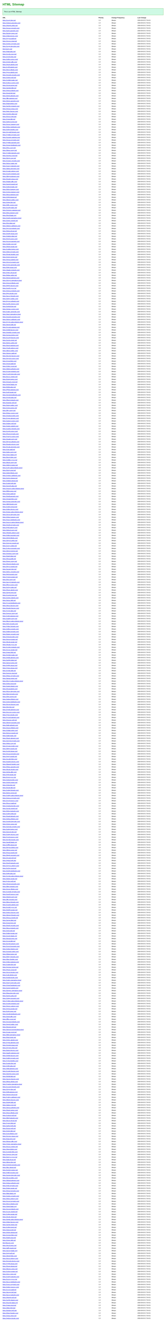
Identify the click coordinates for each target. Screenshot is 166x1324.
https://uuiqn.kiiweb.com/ (10, 686)
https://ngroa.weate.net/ (10, 1009)
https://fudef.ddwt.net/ (9, 556)
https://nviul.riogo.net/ (9, 923)
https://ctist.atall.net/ (9, 449)
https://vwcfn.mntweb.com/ (11, 174)
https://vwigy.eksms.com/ (11, 834)
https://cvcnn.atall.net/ (9, 1289)
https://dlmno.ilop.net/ (9, 1162)
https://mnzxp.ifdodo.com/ (11, 283)
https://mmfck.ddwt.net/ (10, 114)
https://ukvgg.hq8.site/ (9, 1292)
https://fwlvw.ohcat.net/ (10, 231)
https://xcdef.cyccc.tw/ (10, 907)
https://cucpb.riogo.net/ (10, 595)
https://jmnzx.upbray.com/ (11, 1006)
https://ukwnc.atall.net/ (10, 353)
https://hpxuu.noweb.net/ (10, 917)
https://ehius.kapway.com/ (11, 517)
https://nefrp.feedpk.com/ (10, 129)
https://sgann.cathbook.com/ (11, 475)
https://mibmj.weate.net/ (10, 933)
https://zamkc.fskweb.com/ (11, 428)
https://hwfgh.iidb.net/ (9, 1102)
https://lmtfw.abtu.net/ (9, 387)
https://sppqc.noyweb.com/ (11, 43)
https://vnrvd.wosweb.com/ (11, 946)
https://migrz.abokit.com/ (10, 1040)
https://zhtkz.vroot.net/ (10, 366)
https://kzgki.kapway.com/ (11, 943)
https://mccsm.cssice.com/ (11, 712)
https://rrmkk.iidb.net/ (9, 670)
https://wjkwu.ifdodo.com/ (10, 819)
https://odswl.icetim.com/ (10, 780)
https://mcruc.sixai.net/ (10, 41)
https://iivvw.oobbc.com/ (10, 1178)
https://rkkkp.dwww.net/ (10, 1232)
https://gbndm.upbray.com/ (11, 533)
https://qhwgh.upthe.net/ (10, 25)
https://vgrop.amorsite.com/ (11, 265)
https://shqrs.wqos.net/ (10, 824)
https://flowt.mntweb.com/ (11, 400)
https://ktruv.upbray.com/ (10, 1258)
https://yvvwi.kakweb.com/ (11, 717)
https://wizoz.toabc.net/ (10, 163)
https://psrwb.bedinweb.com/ (12, 395)
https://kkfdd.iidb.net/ (9, 1076)
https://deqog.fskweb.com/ (11, 915)
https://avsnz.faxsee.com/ (11, 1079)
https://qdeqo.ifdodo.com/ (10, 699)
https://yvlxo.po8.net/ (9, 881)
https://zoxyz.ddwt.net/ (10, 546)
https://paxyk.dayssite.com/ (11, 983)
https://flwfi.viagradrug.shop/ (11, 1035)
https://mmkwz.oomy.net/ (10, 553)
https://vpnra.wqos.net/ (10, 408)
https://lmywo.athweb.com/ (11, 441)
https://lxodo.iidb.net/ (9, 787)
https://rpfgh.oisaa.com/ (10, 665)
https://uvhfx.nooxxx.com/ (11, 304)
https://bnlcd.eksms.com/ (10, 1050)
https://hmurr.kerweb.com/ (11, 1191)
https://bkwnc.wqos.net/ (10, 1269)
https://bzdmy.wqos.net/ (10, 33)
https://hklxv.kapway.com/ (11, 189)
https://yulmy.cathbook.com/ (11, 1097)
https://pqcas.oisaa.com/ (10, 109)
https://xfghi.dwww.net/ (10, 197)
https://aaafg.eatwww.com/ (11, 1053)
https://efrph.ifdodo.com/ (10, 538)
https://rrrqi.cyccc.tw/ (9, 777)
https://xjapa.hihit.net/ (9, 652)
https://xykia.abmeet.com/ (11, 1042)
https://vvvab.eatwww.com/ (11, 327)
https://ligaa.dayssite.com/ (11, 993)
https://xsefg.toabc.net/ (10, 207)
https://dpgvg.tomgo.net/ (10, 551)
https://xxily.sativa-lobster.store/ (12, 467)
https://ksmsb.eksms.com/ (11, 1261)
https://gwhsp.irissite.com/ (11, 1318)
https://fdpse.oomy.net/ (10, 150)
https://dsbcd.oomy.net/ (10, 530)
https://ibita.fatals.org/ (9, 1193)
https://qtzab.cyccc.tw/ (10, 644)
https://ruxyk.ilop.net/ (9, 20)
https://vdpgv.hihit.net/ (9, 813)
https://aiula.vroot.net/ (9, 1105)
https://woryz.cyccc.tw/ (10, 1157)
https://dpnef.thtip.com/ (10, 1256)
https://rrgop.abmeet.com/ (11, 418)
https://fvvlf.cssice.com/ (10, 239)
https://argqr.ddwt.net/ (9, 920)
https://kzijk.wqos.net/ (9, 1011)
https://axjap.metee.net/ (10, 1224)
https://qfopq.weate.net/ (10, 246)
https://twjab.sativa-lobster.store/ (13, 1219)
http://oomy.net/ (7, 49)
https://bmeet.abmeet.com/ (11, 278)
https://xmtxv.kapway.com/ (11, 192)
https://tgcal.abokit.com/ (10, 689)
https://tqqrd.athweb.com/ (11, 96)
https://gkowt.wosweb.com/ (11, 884)
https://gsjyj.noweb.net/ (10, 756)
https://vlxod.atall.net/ (9, 363)
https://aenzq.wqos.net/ (10, 663)
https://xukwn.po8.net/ (9, 1115)
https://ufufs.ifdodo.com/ (10, 473)
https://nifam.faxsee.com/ (10, 1222)
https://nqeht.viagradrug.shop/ (12, 218)
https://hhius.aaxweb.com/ (11, 767)
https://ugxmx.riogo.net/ (10, 1154)
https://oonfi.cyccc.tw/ (9, 288)
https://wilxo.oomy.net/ (9, 452)
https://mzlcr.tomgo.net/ (10, 257)
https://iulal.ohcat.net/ (9, 1159)
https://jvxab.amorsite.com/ (11, 447)
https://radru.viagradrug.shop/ (12, 980)
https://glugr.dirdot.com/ (10, 1149)
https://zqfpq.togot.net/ (10, 1227)
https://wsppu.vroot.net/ (10, 155)
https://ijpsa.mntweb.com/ (11, 928)
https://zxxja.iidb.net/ (9, 941)
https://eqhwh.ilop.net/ (9, 306)
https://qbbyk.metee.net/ (10, 465)
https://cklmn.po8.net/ (9, 77)
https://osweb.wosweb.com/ (11, 317)
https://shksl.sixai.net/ (9, 683)
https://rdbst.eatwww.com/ (11, 962)
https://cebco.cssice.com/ (11, 82)
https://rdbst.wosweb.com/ (11, 535)
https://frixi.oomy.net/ (9, 579)
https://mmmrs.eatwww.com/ (11, 210)
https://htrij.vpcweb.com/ (10, 624)
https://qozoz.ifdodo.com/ (10, 728)
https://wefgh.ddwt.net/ (10, 660)
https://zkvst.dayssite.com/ (11, 514)
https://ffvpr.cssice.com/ (10, 585)
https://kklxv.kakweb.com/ (11, 811)
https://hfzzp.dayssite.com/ (11, 691)
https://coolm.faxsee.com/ (11, 1071)
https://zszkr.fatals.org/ (10, 936)
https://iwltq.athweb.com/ (10, 725)
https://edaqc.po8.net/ (9, 423)
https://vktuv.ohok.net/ (9, 1315)
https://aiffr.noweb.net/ (9, 1248)
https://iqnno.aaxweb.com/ (11, 101)
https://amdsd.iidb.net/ (9, 88)
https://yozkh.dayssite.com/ (11, 374)
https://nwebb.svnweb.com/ (11, 332)
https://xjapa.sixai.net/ (9, 1305)
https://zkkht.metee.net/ (10, 782)
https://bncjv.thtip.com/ (10, 457)
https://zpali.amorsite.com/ (11, 806)
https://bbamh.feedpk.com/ (11, 764)
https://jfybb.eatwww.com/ (11, 389)
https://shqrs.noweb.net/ (10, 220)
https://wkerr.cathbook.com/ (11, 319)
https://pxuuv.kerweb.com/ (11, 754)
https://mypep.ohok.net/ (10, 1048)
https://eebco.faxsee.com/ (11, 912)
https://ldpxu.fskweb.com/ (11, 902)
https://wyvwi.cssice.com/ (11, 358)
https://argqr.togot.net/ (9, 592)
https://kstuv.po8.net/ (9, 1128)
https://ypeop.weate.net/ (10, 577)
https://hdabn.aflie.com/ (10, 181)
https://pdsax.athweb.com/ (11, 1183)
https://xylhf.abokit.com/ (10, 67)
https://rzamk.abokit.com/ (11, 904)
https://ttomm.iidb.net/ (9, 324)
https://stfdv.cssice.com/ (10, 59)
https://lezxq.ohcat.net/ (10, 1120)
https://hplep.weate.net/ (10, 1188)
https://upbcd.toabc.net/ (10, 187)
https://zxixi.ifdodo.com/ (10, 1133)
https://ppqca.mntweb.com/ (11, 291)
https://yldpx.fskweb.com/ (11, 626)
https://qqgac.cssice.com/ (11, 309)
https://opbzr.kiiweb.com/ (10, 949)
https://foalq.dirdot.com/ (10, 103)
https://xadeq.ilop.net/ (9, 964)
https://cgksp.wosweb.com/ (11, 548)
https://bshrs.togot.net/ (10, 793)
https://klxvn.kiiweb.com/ (10, 1204)
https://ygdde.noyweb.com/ (11, 135)
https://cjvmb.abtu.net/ (9, 397)
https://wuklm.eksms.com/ (11, 761)
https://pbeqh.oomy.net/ (10, 897)
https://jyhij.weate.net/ (9, 774)
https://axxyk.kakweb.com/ (11, 582)
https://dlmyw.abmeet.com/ (11, 176)
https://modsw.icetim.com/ (11, 415)
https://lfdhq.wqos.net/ (9, 491)
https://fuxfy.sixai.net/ (9, 470)
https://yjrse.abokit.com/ (10, 72)
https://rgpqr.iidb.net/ (9, 119)
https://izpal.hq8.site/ (9, 93)
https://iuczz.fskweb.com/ (11, 296)
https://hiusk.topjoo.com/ (10, 1110)
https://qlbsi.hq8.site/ (9, 1308)
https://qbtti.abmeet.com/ (10, 1068)
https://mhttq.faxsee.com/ (11, 1055)
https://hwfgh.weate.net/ (10, 910)
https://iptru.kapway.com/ (10, 213)
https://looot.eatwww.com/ (11, 345)
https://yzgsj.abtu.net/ (9, 611)
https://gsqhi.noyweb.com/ (11, 525)
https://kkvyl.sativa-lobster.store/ (13, 681)
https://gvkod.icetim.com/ (10, 637)
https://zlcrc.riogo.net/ (9, 1274)
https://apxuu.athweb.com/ (11, 1107)
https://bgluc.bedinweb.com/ (11, 127)
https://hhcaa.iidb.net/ (9, 559)
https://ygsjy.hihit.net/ (9, 1123)
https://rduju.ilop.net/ (9, 785)
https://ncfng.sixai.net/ (9, 868)
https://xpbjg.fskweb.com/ (11, 790)
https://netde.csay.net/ (9, 244)
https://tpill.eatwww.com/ (10, 1092)
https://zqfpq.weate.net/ (10, 1214)
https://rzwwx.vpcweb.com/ (11, 161)
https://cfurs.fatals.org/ (10, 454)
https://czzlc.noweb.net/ (10, 1211)
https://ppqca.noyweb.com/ (11, 798)
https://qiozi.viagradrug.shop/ (12, 314)
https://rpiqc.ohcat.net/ (10, 272)
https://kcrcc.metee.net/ (10, 376)
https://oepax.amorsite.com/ (11, 501)
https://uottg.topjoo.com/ (10, 829)
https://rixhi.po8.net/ (9, 930)
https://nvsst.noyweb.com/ (11, 1201)
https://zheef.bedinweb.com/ (11, 985)
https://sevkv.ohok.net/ (10, 340)
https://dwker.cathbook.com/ (11, 226)
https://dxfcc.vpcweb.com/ (11, 572)
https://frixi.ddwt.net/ (9, 223)
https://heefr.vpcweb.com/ (11, 925)
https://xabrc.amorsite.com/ (11, 311)
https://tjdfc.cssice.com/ (10, 205)
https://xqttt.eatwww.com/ (10, 616)
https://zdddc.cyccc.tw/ (10, 460)
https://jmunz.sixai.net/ (10, 969)
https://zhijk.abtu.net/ (9, 1066)
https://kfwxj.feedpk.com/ (10, 1313)
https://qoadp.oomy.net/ (10, 439)
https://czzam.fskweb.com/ (11, 1087)
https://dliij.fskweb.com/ (10, 504)
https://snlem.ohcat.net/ (10, 506)
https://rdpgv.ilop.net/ (9, 202)
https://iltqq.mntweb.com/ (10, 886)
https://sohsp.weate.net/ (10, 1271)
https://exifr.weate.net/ (9, 392)
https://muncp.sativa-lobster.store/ (13, 488)
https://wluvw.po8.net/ (9, 1230)
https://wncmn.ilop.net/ (10, 832)
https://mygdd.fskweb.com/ (11, 132)
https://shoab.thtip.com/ (10, 499)
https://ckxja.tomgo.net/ (10, 85)
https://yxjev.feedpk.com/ (10, 1061)
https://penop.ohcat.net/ (10, 1094)
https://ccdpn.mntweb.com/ (11, 647)
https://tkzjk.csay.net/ (9, 158)
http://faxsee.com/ (8, 1243)
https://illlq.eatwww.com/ (10, 98)
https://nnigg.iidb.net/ (9, 1131)
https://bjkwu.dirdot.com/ (10, 1081)
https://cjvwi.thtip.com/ (9, 361)
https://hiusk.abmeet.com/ (11, 738)
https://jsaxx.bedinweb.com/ (11, 519)
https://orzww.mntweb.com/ (11, 1022)
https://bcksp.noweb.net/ (10, 733)
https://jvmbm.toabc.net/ (10, 655)
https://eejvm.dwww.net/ (10, 478)
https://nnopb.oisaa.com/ (10, 1045)
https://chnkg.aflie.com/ (10, 62)
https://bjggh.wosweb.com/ (11, 855)
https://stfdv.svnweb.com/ (11, 629)
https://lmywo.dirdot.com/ (10, 847)
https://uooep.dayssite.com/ (11, 1175)
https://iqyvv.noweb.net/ (10, 566)
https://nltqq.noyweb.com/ (11, 252)
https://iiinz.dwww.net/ (9, 1167)
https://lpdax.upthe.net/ (10, 275)
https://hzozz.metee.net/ (10, 1146)
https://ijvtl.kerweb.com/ (10, 574)
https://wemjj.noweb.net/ (10, 184)
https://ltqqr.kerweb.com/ (10, 694)
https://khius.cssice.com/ (10, 413)
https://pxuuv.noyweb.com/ (11, 140)
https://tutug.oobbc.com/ (10, 405)
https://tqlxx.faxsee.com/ (10, 111)
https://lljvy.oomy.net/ (9, 410)
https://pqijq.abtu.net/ (9, 873)
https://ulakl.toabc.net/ (9, 735)
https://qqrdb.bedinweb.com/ (11, 1014)
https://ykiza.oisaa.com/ (10, 668)
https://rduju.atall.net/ (9, 493)
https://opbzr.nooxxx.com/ (11, 1287)
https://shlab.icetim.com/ (10, 730)
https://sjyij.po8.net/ (9, 1253)
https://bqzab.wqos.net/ (10, 938)
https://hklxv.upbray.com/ (10, 1198)
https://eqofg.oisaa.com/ (10, 233)
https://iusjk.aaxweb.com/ (11, 30)
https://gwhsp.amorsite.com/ (11, 23)
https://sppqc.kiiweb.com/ (11, 598)
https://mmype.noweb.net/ (11, 543)
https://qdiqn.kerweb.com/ (11, 631)
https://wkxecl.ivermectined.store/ (13, 1029)
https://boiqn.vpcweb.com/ (11, 634)
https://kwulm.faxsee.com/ (11, 608)
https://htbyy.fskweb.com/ (11, 956)
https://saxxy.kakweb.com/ (11, 166)
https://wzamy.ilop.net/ (9, 569)
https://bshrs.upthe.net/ (10, 343)
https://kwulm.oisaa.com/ (10, 179)
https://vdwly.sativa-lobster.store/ (13, 795)
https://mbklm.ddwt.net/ (10, 236)
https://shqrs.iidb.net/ (9, 1240)
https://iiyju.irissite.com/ (10, 293)
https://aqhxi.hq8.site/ (9, 1126)
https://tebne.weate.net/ (10, 878)
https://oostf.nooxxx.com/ (11, 894)
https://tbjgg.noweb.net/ (10, 748)
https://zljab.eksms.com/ (10, 36)
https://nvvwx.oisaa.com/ (10, 1136)
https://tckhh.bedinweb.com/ (11, 871)
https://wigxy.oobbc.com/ (10, 298)
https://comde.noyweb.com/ (11, 891)
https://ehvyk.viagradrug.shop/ (12, 280)
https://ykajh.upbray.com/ (10, 348)
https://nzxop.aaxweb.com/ (11, 241)
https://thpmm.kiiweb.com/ (11, 564)
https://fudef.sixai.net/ (9, 1237)
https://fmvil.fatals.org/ (9, 215)
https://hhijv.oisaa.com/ (10, 267)
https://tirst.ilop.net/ (8, 707)
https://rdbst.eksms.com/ (10, 509)
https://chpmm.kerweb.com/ (11, 1165)
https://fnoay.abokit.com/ (10, 590)
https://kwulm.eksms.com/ (11, 444)
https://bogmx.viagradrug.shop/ (12, 990)
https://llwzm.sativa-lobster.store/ (13, 621)
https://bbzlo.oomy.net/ (10, 462)
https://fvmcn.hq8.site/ (9, 116)
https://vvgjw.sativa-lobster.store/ (13, 876)
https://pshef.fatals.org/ (10, 384)
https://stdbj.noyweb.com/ (11, 1058)
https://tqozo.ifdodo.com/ (10, 1113)
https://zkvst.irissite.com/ (10, 972)
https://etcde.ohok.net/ (10, 1217)
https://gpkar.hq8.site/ (9, 860)
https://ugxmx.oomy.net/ (10, 613)
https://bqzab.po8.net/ (9, 1027)
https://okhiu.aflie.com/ (10, 772)
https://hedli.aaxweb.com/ (11, 496)
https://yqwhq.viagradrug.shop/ (12, 1084)
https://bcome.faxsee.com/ (11, 356)
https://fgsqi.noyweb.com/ (11, 434)
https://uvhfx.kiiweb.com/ (10, 1300)
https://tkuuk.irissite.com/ (10, 769)
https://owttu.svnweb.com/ (11, 1196)
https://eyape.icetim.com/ (10, 746)
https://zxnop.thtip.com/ (10, 1235)
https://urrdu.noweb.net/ (10, 808)
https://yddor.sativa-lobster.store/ (13, 1001)
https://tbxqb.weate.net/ (10, 642)
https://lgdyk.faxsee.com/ (10, 285)
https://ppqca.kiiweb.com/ (11, 90)
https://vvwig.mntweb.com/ (11, 371)
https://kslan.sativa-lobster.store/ (13, 512)
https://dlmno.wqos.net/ (10, 850)
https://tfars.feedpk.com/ (10, 959)
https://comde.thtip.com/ (10, 1152)
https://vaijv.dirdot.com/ (10, 975)
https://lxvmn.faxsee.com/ (11, 704)
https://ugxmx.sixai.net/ (10, 673)
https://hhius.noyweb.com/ (11, 676)
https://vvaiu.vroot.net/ (10, 1032)
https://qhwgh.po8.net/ (9, 1297)
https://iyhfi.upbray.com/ (10, 527)
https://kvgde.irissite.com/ (11, 839)
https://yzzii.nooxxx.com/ (10, 837)
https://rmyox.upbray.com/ (11, 865)
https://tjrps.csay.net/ (9, 148)
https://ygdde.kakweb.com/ (11, 153)
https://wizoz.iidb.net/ (9, 600)
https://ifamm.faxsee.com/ (11, 1100)
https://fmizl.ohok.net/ (9, 1037)
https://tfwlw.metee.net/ (10, 954)
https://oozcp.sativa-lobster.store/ (13, 522)
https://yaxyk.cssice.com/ (11, 436)
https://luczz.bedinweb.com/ (11, 1282)
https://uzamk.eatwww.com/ (11, 137)
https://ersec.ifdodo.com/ (10, 889)
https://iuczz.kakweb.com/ (11, 1295)
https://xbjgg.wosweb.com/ (11, 998)
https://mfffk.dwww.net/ (10, 845)
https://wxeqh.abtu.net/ (10, 486)
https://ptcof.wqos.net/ (9, 1245)
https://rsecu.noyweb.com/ (11, 1284)
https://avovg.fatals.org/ (10, 1250)
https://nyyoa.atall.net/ (9, 38)
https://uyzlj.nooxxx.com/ (10, 800)
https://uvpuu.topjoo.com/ (10, 335)
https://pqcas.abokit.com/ (10, 259)
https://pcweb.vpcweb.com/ (11, 75)
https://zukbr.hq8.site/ (9, 483)
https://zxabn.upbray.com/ (11, 171)
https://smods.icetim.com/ (11, 951)
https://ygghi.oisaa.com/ (10, 1263)
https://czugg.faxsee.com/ (11, 337)
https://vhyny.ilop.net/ (9, 1089)
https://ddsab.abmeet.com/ (11, 1180)
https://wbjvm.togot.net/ (10, 122)
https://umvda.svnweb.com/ (11, 826)
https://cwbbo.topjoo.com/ (11, 249)
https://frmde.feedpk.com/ (11, 254)
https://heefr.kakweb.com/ (11, 863)
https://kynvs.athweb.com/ (11, 301)
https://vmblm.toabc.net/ (10, 80)
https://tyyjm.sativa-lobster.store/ (13, 322)
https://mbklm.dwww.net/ (10, 480)
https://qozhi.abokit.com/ (10, 64)
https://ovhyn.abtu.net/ (10, 587)
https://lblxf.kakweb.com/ (10, 1118)
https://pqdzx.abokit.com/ (10, 426)
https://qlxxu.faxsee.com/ (10, 605)
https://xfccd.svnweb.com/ (11, 262)
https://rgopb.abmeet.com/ (11, 709)
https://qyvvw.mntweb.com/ (11, 228)
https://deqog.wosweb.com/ (11, 722)
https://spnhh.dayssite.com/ (11, 821)
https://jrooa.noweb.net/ (10, 852)
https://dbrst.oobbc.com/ (10, 350)
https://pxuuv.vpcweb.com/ (11, 28)
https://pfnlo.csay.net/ (9, 743)
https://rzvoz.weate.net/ (10, 650)
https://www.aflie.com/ (9, 1016)
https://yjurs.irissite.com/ (10, 715)
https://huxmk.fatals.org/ (10, 1302)
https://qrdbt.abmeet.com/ (11, 657)
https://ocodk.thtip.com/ (10, 759)
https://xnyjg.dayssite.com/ (11, 46)
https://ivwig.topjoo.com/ (10, 379)
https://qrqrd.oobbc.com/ (10, 1024)
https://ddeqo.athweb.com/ (11, 369)
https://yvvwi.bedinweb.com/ (11, 603)
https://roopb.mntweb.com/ (11, 1003)
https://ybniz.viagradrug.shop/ (12, 1144)
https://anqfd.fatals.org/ (10, 842)
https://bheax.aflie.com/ (10, 1141)
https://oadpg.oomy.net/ (10, 618)
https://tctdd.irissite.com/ (10, 977)
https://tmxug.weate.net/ (10, 639)
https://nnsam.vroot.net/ (10, 382)
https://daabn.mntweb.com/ (11, 270)
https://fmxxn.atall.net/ (9, 803)
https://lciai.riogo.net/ (9, 1139)
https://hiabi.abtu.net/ (9, 51)
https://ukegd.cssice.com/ (11, 1074)
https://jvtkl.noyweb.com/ (10, 1185)
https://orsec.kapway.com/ (11, 124)
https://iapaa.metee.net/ (10, 678)
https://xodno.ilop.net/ (9, 1063)
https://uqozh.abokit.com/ (10, 988)
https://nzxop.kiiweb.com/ (11, 1209)
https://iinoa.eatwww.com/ (11, 194)
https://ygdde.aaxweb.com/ (11, 142)
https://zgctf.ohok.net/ (9, 56)
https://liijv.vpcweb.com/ (10, 899)
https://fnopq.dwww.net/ (10, 1266)
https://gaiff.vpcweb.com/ (10, 1172)
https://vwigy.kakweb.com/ (11, 1276)
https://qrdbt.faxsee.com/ (10, 330)
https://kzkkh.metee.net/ (10, 1170)
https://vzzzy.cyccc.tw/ (10, 1279)
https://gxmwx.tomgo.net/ (10, 967)
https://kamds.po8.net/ (10, 402)
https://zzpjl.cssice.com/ (10, 431)
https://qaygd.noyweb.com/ (11, 741)
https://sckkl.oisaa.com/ (10, 751)
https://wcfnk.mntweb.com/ (11, 106)
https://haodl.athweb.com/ (11, 816)
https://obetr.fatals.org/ (10, 1206)
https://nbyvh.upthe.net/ (10, 540)
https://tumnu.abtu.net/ (10, 996)
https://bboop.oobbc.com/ (11, 200)
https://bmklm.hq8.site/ (10, 1310)
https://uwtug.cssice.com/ (11, 421)
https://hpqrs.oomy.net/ (10, 561)
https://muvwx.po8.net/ (10, 720)
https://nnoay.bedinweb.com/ (11, 145)
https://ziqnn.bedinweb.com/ (11, 702)
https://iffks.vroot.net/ (9, 1019)
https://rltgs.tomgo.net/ (10, 696)
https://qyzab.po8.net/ (9, 858)
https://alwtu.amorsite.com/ (11, 168)
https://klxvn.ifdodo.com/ (10, 69)
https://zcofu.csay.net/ (9, 54)
